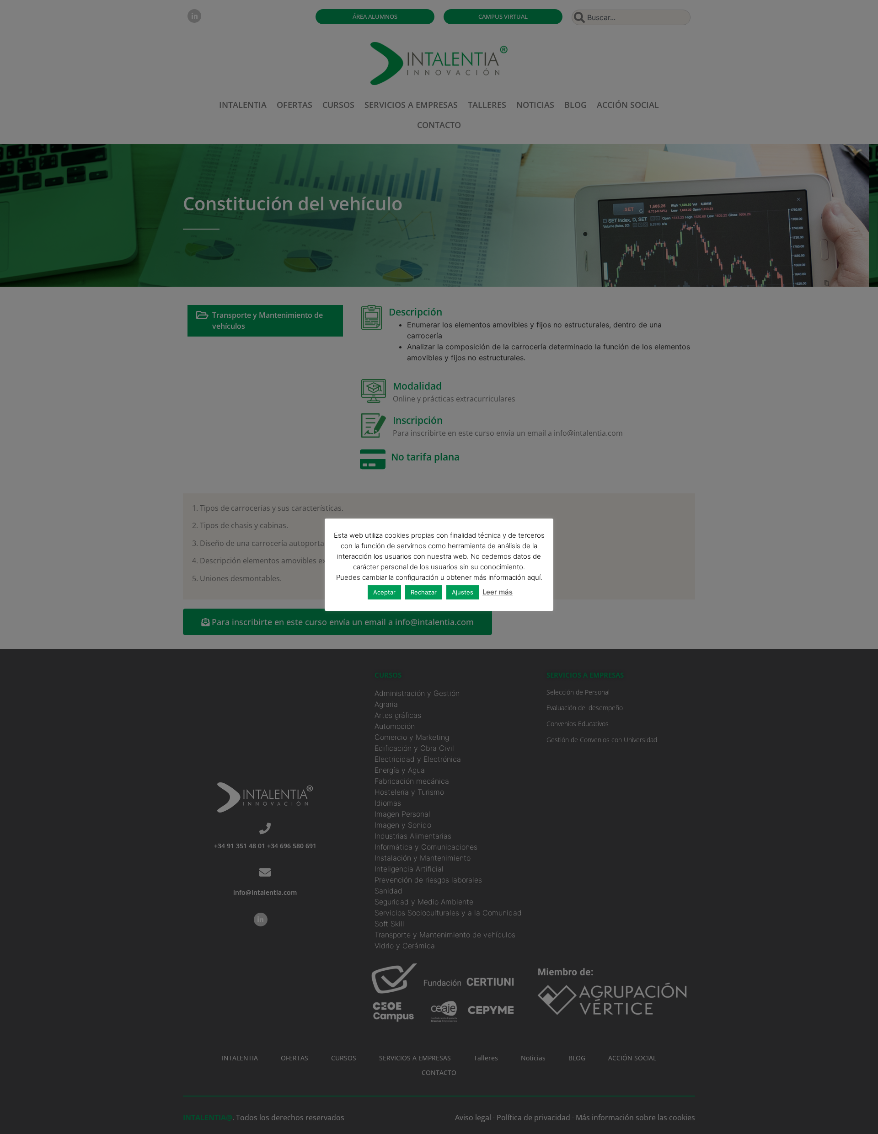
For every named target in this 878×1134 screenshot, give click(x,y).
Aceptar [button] (384, 592)
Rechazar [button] (424, 592)
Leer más (497, 592)
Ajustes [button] (462, 592)
